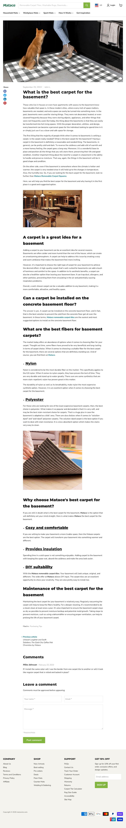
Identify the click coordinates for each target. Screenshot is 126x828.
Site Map (67, 799)
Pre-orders (38, 771)
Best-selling (39, 767)
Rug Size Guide (70, 792)
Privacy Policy (9, 778)
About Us (7, 764)
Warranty (68, 781)
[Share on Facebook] (4, 91)
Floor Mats (38, 778)
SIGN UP (101, 784)
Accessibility (69, 796)
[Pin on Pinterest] (4, 103)
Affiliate (6, 781)
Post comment (34, 740)
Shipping (68, 778)
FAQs (66, 764)
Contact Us (68, 767)
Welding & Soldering (42, 785)
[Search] (86, 5)
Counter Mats (39, 781)
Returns (67, 785)
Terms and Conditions (12, 774)
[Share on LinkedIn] (4, 99)
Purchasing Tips (36, 626)
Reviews (6, 771)
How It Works (65, 13)
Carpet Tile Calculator (73, 789)
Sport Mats (48, 13)
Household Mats (10, 13)
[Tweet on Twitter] (4, 95)
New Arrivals (39, 764)
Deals (36, 774)
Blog (5, 767)
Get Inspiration (83, 13)
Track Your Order (71, 771)
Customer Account (71, 774)
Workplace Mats (31, 13)
